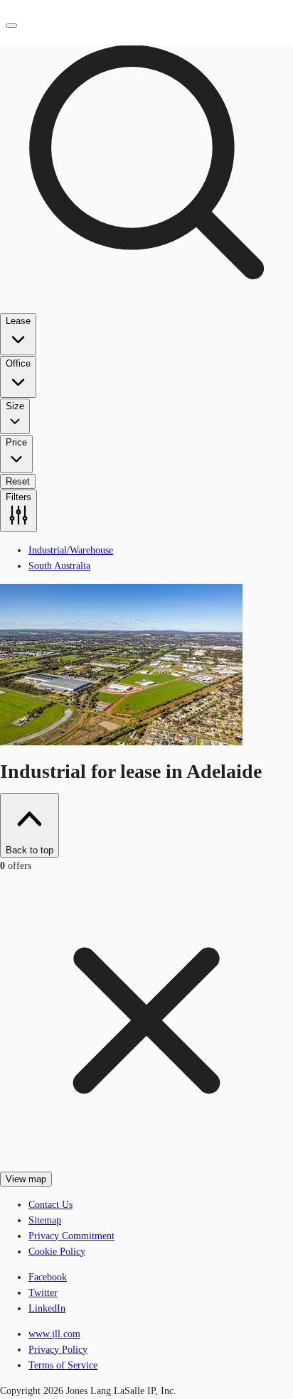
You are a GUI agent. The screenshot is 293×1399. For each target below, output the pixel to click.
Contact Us (50, 1204)
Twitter (43, 1292)
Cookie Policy (56, 1251)
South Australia (59, 566)
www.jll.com (54, 1334)
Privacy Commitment (71, 1236)
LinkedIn (46, 1308)
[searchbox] (146, 266)
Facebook (47, 1277)
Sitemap (44, 1220)
